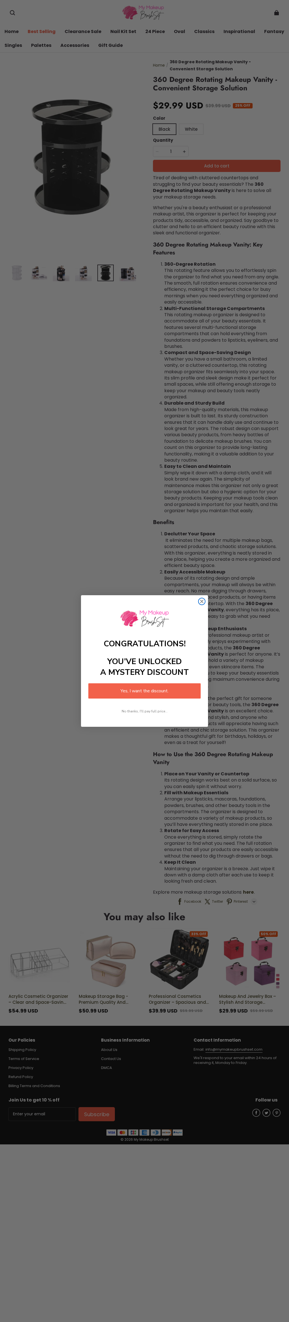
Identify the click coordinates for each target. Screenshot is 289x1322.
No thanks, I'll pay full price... (145, 711)
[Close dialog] (201, 601)
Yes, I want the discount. (144, 691)
